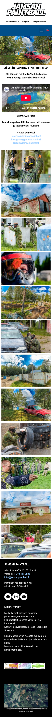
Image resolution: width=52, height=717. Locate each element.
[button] (41, 30)
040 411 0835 (23, 574)
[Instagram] (15, 596)
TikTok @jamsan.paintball (26, 143)
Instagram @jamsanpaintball (26, 139)
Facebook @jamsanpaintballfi (26, 136)
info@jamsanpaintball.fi (16, 577)
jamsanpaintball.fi (12, 22)
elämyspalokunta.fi (39, 22)
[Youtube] (23, 596)
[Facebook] (8, 596)
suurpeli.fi (25, 22)
